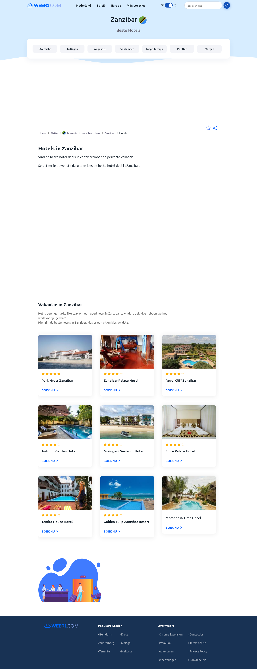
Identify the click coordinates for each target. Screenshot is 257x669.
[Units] (169, 5)
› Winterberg (106, 643)
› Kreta (124, 634)
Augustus (99, 49)
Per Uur (182, 49)
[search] (227, 5)
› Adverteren (166, 651)
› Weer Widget (167, 659)
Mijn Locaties (136, 5)
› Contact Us (196, 634)
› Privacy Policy (197, 651)
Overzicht (45, 49)
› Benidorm (105, 634)
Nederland (83, 5)
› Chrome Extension (170, 634)
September (127, 49)
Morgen (209, 49)
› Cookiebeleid (197, 659)
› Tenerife (104, 651)
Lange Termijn (154, 49)
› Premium (164, 643)
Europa (116, 5)
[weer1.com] (44, 5)
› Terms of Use (197, 643)
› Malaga (125, 643)
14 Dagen (72, 49)
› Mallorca (126, 651)
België (101, 5)
